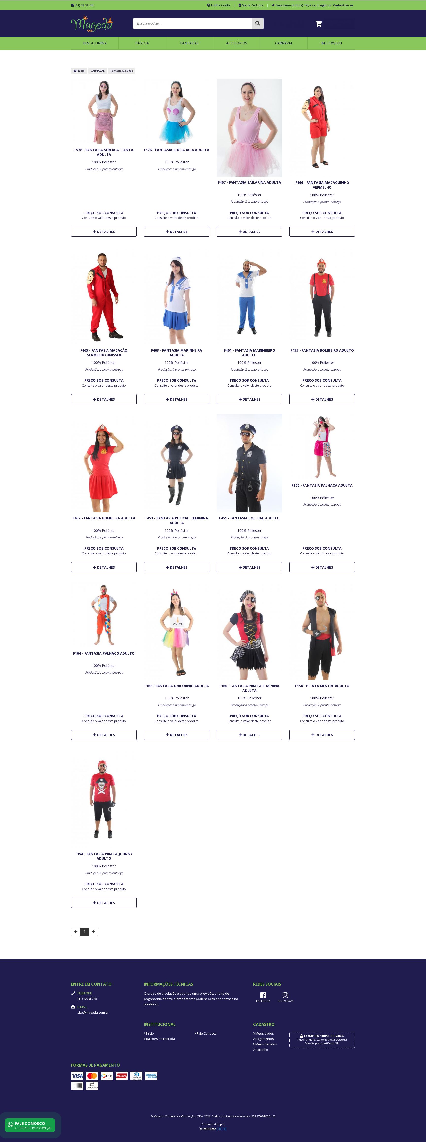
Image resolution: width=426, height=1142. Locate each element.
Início (81, 70)
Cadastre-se (343, 5)
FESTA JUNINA (94, 43)
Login (323, 5)
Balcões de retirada (160, 1039)
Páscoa (142, 43)
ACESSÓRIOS (236, 43)
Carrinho (261, 1050)
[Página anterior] (76, 932)
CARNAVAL (284, 43)
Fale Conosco (206, 1033)
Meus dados (264, 1033)
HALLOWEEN (331, 43)
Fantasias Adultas (122, 70)
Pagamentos (264, 1039)
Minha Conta (220, 5)
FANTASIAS (189, 43)
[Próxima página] (93, 932)
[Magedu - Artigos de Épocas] (92, 35)
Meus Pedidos (252, 5)
